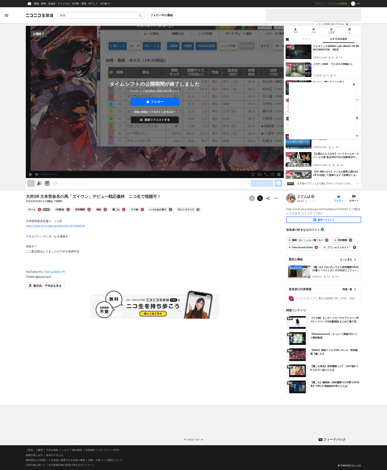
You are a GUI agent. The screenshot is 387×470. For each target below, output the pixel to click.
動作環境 (77, 450)
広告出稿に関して (35, 465)
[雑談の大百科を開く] (105, 209)
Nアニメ (93, 3)
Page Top (194, 439)
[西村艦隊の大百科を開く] (89, 209)
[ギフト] (47, 183)
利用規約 (90, 450)
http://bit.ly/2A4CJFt (51, 271)
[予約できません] (252, 198)
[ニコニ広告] (39, 183)
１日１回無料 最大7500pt (330, 24)
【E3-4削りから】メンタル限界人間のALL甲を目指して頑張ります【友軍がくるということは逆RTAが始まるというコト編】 (336, 173)
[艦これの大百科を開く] (123, 209)
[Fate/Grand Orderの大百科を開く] (316, 247)
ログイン (320, 3)
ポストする (260, 198)
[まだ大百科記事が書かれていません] (312, 196)
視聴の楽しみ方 (34, 455)
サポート (354, 200)
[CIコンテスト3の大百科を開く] (198, 209)
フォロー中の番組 (161, 15)
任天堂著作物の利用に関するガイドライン (72, 465)
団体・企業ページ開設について (105, 460)
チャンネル (64, 3)
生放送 (51, 3)
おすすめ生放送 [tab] (338, 38)
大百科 (75, 3)
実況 (83, 3)
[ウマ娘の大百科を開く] (142, 209)
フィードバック (334, 439)
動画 (36, 3)
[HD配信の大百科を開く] (68, 209)
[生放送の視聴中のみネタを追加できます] (31, 183)
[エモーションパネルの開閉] (278, 183)
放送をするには (54, 455)
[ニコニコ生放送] (39, 15)
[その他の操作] (276, 198)
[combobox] (101, 15)
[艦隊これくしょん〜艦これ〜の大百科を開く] (326, 240)
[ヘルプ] (322, 229)
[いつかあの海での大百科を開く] (170, 209)
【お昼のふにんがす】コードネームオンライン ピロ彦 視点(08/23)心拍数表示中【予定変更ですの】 (336, 155)
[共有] (268, 198)
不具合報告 (52, 450)
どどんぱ (304, 196)
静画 (43, 3)
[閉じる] (347, 24)
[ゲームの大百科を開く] (39, 209)
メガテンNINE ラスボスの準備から (333, 63)
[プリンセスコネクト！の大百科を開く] (354, 247)
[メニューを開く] (6, 15)
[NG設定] (287, 39)
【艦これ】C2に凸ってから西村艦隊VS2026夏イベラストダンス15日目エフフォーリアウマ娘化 (335, 269)
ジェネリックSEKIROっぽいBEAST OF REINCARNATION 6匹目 (336, 48)
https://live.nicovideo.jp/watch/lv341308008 (55, 226)
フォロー (157, 101)
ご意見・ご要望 (34, 449)
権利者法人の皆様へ (37, 460)
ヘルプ (65, 450)
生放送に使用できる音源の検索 (68, 460)
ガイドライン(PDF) (109, 450)
